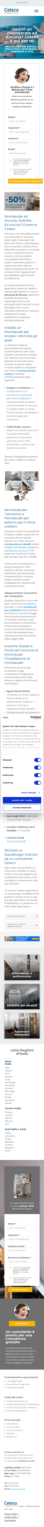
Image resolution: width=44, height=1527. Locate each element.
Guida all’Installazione (16, 1411)
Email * (12, 149)
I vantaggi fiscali (14, 1381)
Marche (8, 1118)
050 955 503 (12, 1424)
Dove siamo (10, 1520)
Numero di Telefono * (19, 1257)
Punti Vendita (13, 1427)
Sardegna (9, 1148)
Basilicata (9, 1142)
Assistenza (11, 1436)
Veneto (8, 1094)
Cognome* (14, 128)
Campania (10, 1136)
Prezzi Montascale (15, 1387)
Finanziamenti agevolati (18, 1384)
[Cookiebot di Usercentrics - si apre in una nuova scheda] (31, 717)
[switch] (37, 768)
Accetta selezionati (22, 807)
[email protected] (16, 841)
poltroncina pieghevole (19, 395)
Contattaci (22, 1323)
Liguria (8, 1103)
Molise (8, 1133)
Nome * (12, 1224)
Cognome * (14, 1235)
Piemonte (10, 1085)
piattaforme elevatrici (16, 550)
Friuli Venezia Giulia (8, 1077)
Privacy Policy (11, 1514)
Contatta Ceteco (14, 1430)
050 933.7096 (22, 3)
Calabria (9, 1145)
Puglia (8, 1139)
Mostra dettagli (28, 792)
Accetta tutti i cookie (22, 800)
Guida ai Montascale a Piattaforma (22, 1404)
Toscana (9, 1112)
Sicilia (7, 1151)
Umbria (8, 1115)
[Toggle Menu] (36, 11)
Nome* (12, 117)
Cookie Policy (10, 1517)
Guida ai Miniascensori (17, 1401)
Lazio (7, 1124)
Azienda (10, 1433)
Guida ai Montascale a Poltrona (21, 1407)
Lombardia (10, 1082)
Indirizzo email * (16, 1246)
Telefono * (13, 138)
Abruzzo (9, 1121)
